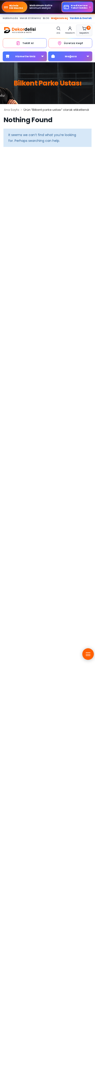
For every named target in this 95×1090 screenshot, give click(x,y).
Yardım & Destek (81, 18)
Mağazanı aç (59, 18)
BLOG (46, 18)
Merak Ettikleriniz (30, 18)
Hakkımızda (10, 18)
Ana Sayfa (11, 110)
